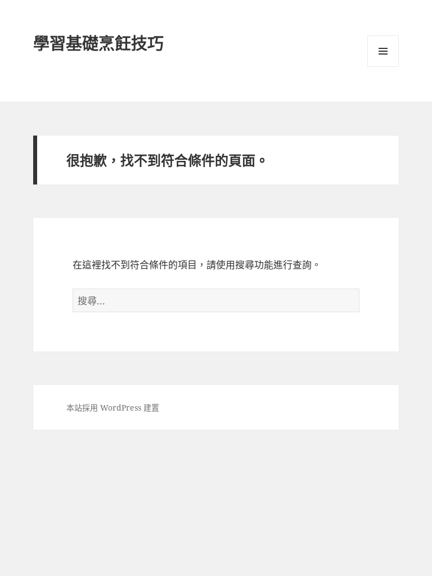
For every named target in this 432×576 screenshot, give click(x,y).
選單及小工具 (383, 51)
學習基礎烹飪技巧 (98, 43)
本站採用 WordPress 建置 (112, 407)
